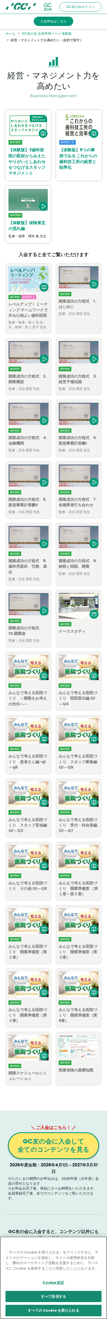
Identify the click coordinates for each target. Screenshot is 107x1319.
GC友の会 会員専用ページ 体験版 (47, 33)
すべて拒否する (53, 1296)
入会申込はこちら (53, 21)
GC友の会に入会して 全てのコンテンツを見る (53, 1145)
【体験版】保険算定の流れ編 (27, 225)
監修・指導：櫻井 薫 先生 (27, 236)
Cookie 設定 (53, 1282)
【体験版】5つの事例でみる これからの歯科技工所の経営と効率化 (78, 158)
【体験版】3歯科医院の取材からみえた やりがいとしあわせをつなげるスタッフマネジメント (27, 161)
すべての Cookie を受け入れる (53, 1310)
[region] (53, 1278)
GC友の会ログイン (80, 6)
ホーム (10, 33)
